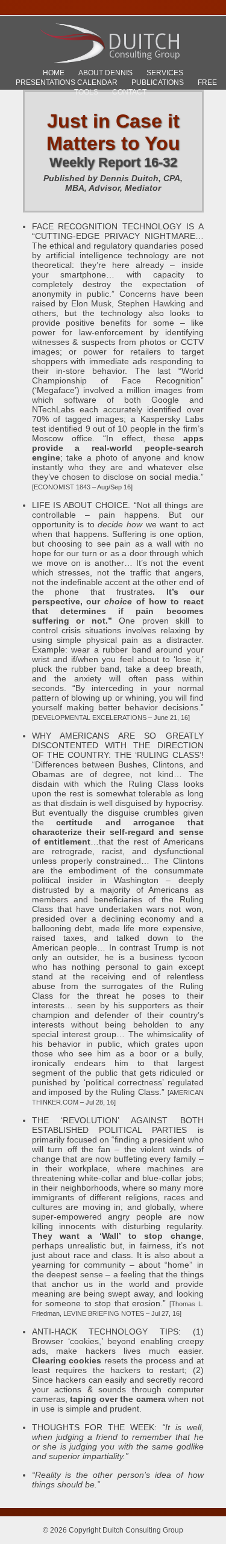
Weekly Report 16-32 (113, 162)
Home (53, 73)
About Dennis (105, 73)
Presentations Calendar (67, 82)
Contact (129, 92)
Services (164, 73)
